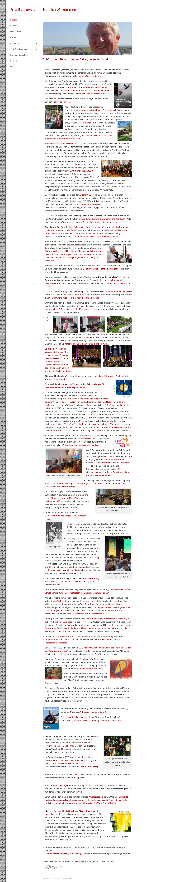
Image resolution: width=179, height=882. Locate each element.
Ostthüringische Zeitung (81, 170)
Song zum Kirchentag (120, 405)
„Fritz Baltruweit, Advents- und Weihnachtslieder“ (96, 236)
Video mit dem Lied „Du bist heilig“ (65, 853)
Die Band (14, 38)
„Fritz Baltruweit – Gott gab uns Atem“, (86, 227)
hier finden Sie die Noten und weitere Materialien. (84, 613)
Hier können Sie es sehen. (92, 668)
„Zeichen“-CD (85, 195)
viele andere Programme (76, 717)
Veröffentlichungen (18, 49)
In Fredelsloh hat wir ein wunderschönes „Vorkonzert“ (96, 424)
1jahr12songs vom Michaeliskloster (106, 604)
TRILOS (68, 878)
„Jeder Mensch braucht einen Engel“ (100, 268)
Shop (12, 67)
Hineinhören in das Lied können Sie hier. (63, 745)
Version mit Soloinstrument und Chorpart (72, 90)
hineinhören (103, 90)
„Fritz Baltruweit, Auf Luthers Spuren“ (87, 233)
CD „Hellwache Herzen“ (62, 636)
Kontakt (14, 61)
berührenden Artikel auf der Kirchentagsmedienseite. (75, 297)
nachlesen (125, 462)
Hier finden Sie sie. (82, 438)
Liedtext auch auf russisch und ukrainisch (64, 570)
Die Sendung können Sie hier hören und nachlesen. (102, 219)
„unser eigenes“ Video (90, 430)
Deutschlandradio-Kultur (93, 712)
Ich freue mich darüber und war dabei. (82, 445)
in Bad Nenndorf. (98, 110)
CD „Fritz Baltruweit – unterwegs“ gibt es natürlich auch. (95, 720)
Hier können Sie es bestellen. (87, 76)
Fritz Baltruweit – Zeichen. (111, 376)
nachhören (105, 462)
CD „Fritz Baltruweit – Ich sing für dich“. (99, 222)
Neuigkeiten (15, 32)
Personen (14, 43)
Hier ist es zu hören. (62, 102)
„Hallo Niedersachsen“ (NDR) (118, 291)
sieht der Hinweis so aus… (94, 93)
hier (56, 683)
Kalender (14, 26)
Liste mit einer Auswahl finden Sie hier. (85, 803)
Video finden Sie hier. (54, 601)
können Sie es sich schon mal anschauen (88, 87)
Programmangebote (19, 55)
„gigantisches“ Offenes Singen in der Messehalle (67, 309)
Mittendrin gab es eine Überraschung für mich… (87, 343)
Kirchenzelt (87, 122)
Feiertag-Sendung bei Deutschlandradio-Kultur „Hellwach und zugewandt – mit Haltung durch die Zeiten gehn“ (88, 628)
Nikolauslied (106, 607)
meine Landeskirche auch (72, 294)
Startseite (14, 20)
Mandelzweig (93, 557)
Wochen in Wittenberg (87, 766)
